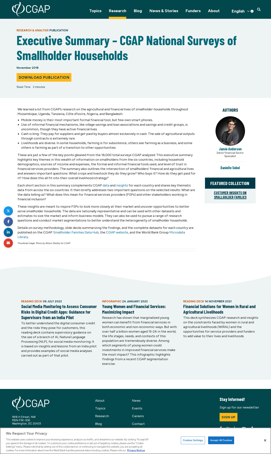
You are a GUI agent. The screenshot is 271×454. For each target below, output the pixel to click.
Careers (138, 416)
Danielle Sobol (230, 167)
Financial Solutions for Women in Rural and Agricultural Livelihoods (219, 309)
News (136, 401)
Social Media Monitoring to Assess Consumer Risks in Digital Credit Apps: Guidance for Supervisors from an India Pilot (59, 311)
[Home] (31, 9)
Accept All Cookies (221, 440)
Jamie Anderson (230, 149)
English (238, 11)
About (214, 10)
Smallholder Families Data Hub (76, 232)
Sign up (228, 417)
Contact (138, 424)
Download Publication (44, 77)
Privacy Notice (136, 450)
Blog (138, 10)
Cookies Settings (193, 440)
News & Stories (163, 10)
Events (137, 408)
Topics (95, 10)
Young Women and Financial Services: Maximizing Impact (134, 309)
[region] (135, 441)
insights (122, 185)
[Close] (265, 440)
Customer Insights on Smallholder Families (230, 195)
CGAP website (117, 232)
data (106, 185)
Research (117, 10)
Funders (193, 10)
